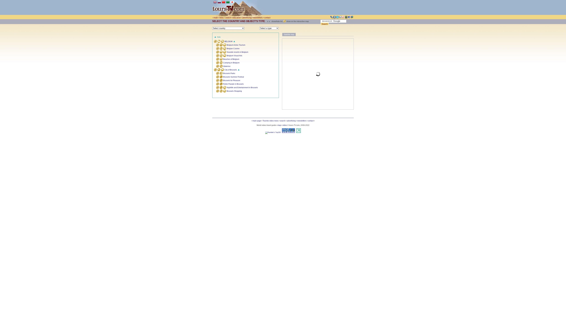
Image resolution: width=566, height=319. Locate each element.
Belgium (228, 41)
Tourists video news (270, 121)
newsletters (258, 18)
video (285, 125)
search (228, 18)
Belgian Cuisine (233, 49)
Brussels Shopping (234, 91)
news (221, 18)
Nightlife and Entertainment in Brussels (242, 88)
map (279, 125)
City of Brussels (230, 70)
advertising (246, 18)
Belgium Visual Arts (234, 56)
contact (267, 18)
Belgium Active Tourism (235, 45)
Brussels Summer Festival (233, 77)
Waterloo (226, 66)
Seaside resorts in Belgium (237, 52)
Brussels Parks (229, 73)
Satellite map (289, 35)
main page (257, 121)
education (236, 18)
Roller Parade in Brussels (233, 84)
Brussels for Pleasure (231, 80)
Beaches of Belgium (231, 59)
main (216, 18)
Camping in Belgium (231, 63)
